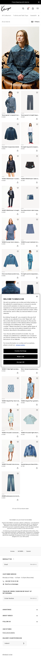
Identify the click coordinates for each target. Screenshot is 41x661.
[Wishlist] (18, 93)
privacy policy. (20, 345)
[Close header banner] (39, 2)
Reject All (20, 356)
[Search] (23, 8)
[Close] (37, 296)
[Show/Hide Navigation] (37, 8)
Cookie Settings (20, 350)
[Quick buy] (17, 119)
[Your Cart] (33, 8)
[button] (38, 16)
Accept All (20, 362)
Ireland (7, 643)
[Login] (28, 8)
